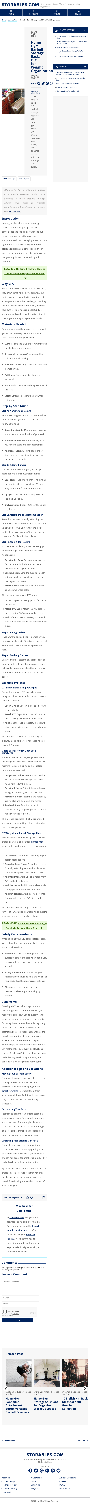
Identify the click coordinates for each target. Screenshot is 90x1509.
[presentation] (5, 1388)
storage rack (37, 842)
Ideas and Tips (12, 20)
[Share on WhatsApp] (51, 83)
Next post (82, 1440)
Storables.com (16, 1217)
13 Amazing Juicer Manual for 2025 (67, 91)
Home (4, 20)
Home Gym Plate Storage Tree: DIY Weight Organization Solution (24, 271)
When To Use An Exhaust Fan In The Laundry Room (70, 79)
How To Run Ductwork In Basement (67, 84)
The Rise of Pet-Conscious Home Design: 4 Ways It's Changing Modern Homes (70, 73)
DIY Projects (24, 179)
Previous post (9, 1440)
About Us (6, 1478)
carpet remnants (10, 1091)
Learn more (14, 211)
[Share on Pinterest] (47, 83)
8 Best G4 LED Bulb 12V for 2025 (66, 87)
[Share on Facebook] (39, 83)
